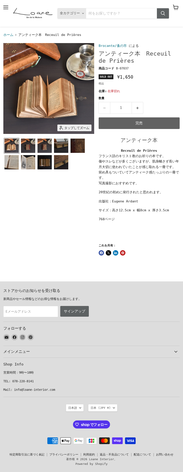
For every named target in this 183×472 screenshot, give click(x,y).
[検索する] (163, 13)
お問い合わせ (164, 454)
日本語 (72, 408)
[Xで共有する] (108, 253)
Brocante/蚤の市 (113, 46)
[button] (11, 145)
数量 (101, 98)
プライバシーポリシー (63, 454)
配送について (142, 454)
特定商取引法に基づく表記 (27, 454)
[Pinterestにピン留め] (122, 253)
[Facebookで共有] (101, 253)
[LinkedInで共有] (115, 253)
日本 (101, 408)
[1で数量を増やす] (137, 108)
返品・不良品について (114, 454)
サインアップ (74, 311)
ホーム (8, 35)
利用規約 (89, 454)
